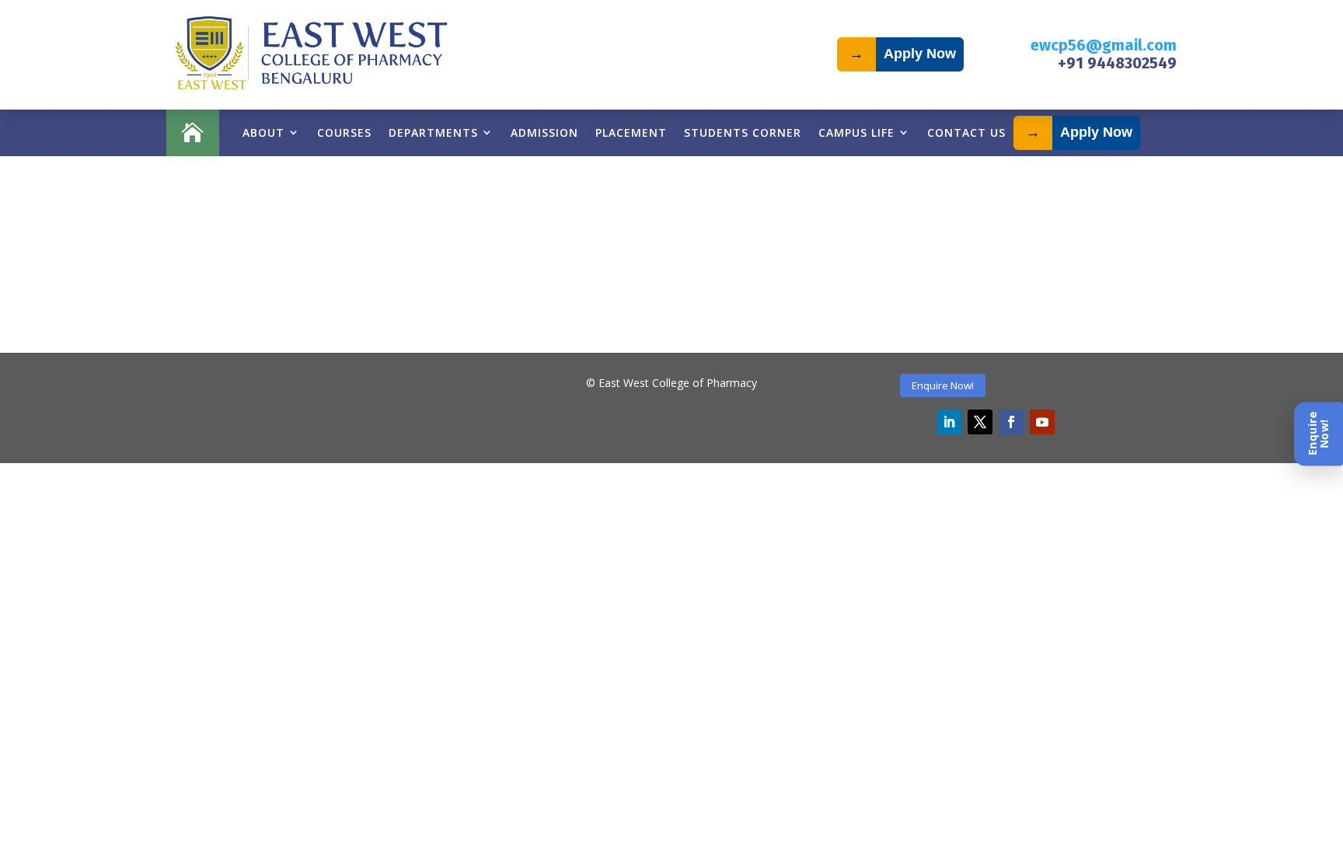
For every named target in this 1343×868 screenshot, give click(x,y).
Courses (344, 132)
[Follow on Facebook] (1011, 422)
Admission (544, 132)
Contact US (966, 132)
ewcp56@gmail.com (1104, 45)
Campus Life (856, 132)
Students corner (742, 132)
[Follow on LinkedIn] (949, 422)
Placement (631, 132)
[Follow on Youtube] (1042, 422)
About (263, 132)
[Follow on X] (980, 422)
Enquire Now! (943, 385)
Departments (433, 132)
